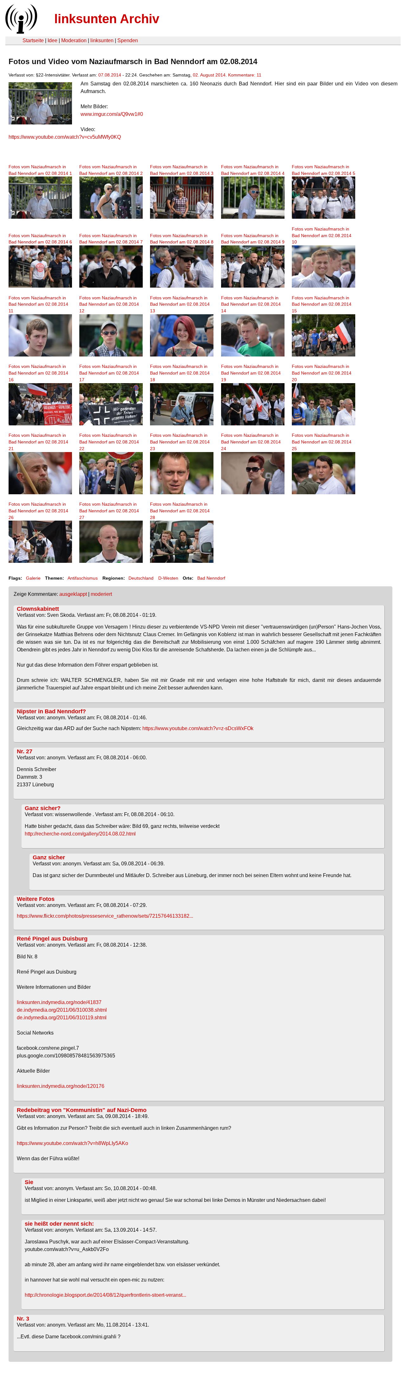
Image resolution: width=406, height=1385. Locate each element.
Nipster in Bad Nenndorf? (51, 711)
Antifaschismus (83, 578)
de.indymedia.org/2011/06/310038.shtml (62, 1010)
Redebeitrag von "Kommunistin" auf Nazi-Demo (82, 1110)
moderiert (101, 594)
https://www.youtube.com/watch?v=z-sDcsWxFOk (197, 728)
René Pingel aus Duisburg (52, 939)
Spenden (127, 40)
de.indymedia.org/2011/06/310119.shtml (62, 1017)
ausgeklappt (73, 594)
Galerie (33, 578)
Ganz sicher (49, 857)
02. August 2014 (209, 74)
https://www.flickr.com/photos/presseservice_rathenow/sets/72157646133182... (105, 916)
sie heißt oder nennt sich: (59, 1224)
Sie (29, 1182)
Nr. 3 (23, 1318)
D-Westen (168, 578)
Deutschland (141, 578)
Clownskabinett (38, 609)
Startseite (33, 40)
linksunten (102, 40)
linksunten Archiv (106, 19)
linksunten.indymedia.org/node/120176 (60, 1086)
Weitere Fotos (36, 899)
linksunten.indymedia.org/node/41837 (59, 1002)
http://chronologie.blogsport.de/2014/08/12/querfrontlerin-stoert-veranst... (105, 1295)
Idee (52, 40)
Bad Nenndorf (211, 578)
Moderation (74, 40)
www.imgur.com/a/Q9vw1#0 (112, 114)
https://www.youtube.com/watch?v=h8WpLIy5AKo (72, 1143)
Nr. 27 (24, 751)
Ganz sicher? (43, 808)
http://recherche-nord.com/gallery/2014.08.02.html (80, 833)
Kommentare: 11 (244, 74)
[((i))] (20, 32)
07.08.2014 (109, 74)
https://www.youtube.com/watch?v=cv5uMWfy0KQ (65, 137)
